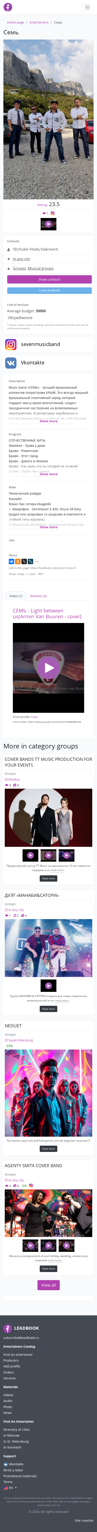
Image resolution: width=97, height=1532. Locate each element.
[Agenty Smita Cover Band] (48, 1213)
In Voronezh (12, 1447)
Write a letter (13, 1470)
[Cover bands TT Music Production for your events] (48, 818)
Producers (11, 1360)
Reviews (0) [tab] (38, 596)
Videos (8, 1395)
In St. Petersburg (16, 1441)
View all (48, 1285)
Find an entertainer (18, 1354)
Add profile (11, 1366)
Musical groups (41, 268)
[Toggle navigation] (87, 7)
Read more (48, 878)
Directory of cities (16, 1429)
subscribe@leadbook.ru (21, 1338)
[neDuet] (48, 1093)
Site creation (84, 1520)
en (11, 1488)
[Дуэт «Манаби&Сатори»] (48, 948)
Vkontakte (15, 1464)
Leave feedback (49, 290)
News (7, 1413)
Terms (8, 1482)
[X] (24, 561)
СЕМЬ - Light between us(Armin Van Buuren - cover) (47, 613)
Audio (7, 1401)
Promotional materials (20, 1476)
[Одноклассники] (18, 561)
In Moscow (11, 1435)
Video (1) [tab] (15, 596)
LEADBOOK (26, 1328)
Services (9, 1378)
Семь (34, 717)
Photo (7, 1407)
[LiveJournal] (30, 561)
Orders (8, 1372)
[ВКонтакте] (11, 561)
